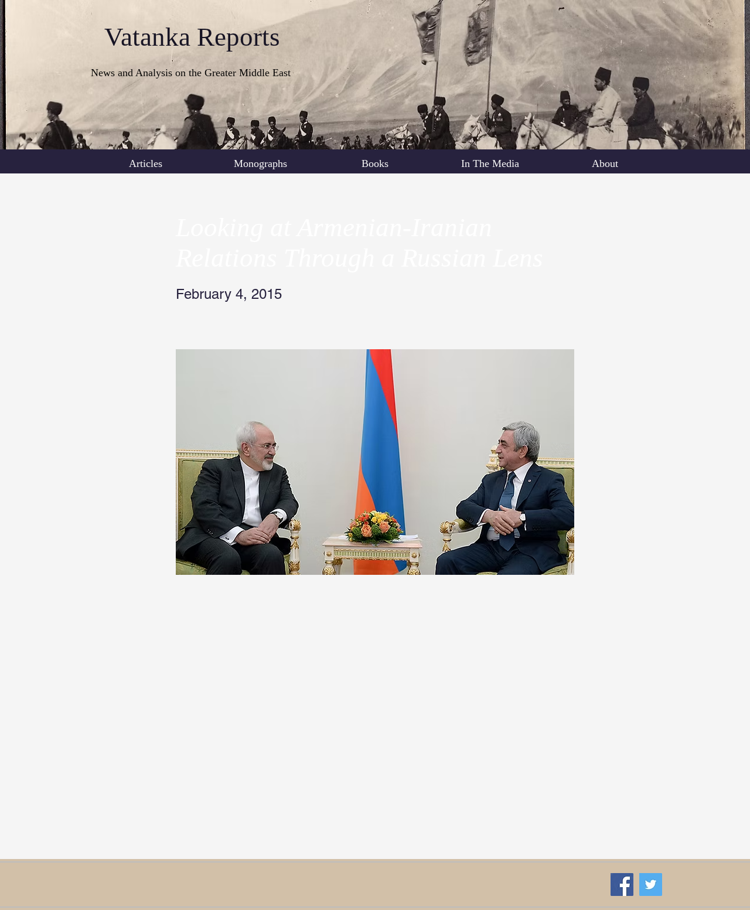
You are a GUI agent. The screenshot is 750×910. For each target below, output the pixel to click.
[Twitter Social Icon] (650, 884)
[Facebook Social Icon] (622, 884)
